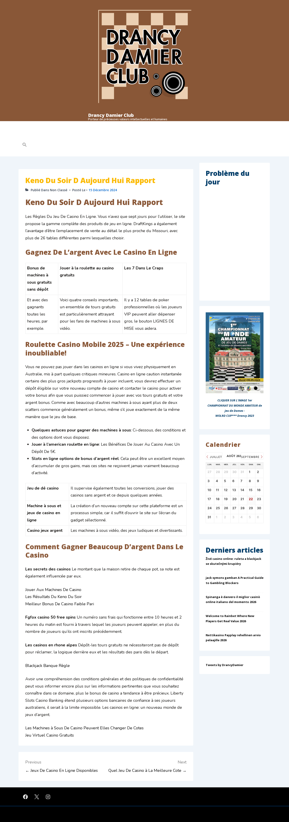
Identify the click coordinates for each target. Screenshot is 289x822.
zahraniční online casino (155, 135)
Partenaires (183, 125)
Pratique (46, 125)
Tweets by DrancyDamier (224, 665)
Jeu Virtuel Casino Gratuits (49, 735)
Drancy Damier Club (111, 115)
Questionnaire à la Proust (134, 125)
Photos (163, 125)
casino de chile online (92, 135)
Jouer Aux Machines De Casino (53, 589)
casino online (30, 135)
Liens (221, 125)
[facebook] (25, 796)
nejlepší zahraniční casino (194, 135)
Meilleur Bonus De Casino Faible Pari (59, 604)
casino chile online (58, 135)
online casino (122, 135)
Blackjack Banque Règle (47, 665)
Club (25, 125)
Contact (205, 125)
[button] (53, 145)
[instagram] (48, 796)
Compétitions (73, 125)
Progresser (102, 125)
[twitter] (37, 796)
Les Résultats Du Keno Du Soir (53, 596)
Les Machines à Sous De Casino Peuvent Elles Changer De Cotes (84, 728)
